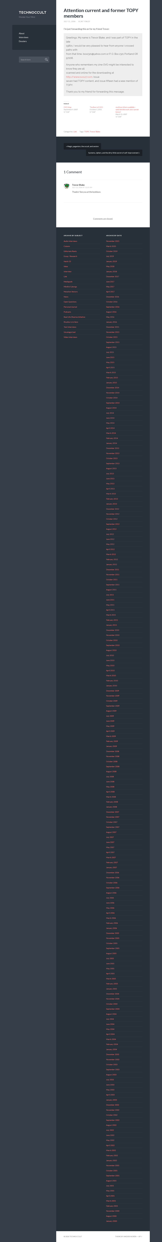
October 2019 (111, 251)
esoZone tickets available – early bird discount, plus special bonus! (127, 109)
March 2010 (111, 675)
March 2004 (111, 1039)
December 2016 (112, 297)
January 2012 (111, 564)
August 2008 (111, 771)
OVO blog (67, 107)
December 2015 (112, 327)
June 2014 (110, 418)
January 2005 (111, 989)
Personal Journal (70, 307)
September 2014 (112, 403)
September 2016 (112, 307)
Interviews (23, 37)
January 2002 (111, 1160)
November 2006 (112, 877)
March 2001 (111, 1201)
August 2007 (111, 832)
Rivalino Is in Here (71, 322)
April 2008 (110, 792)
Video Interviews (70, 337)
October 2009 (111, 701)
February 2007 (112, 862)
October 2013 (111, 458)
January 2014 (111, 443)
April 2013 (110, 489)
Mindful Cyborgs (70, 287)
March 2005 (111, 979)
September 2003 (112, 1069)
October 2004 (111, 1004)
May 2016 (110, 317)
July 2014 (110, 413)
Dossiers (23, 41)
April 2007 (110, 852)
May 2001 (110, 1191)
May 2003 (110, 1090)
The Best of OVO (96, 107)
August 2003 (111, 1075)
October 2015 (111, 337)
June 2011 (110, 600)
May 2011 (110, 605)
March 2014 (111, 433)
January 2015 (111, 382)
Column (67, 246)
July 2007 (110, 837)
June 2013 (110, 478)
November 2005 (112, 938)
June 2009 (110, 721)
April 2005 (110, 973)
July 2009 (110, 716)
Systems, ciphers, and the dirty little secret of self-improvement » (114, 153)
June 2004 (110, 1024)
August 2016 (111, 312)
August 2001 (111, 1181)
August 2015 (111, 347)
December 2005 (112, 933)
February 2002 (112, 1155)
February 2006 (112, 923)
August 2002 (111, 1125)
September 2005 (112, 948)
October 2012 (111, 519)
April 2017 (110, 292)
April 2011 (110, 610)
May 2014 (110, 423)
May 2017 (110, 287)
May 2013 (110, 483)
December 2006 (112, 872)
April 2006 (110, 913)
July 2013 (110, 473)
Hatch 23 (67, 261)
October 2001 (111, 1170)
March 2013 (111, 494)
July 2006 (110, 898)
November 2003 (112, 1059)
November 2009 (112, 696)
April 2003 (110, 1095)
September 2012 (112, 524)
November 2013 (112, 453)
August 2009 (111, 711)
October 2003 (111, 1064)
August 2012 (111, 529)
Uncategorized (69, 332)
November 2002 (112, 1110)
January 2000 (111, 1221)
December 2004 (112, 994)
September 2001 (112, 1175)
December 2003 (112, 1054)
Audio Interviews (70, 241)
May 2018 (110, 266)
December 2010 (112, 630)
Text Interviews (70, 327)
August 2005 (111, 953)
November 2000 (112, 1211)
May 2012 (110, 544)
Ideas (66, 266)
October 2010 (111, 640)
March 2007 (111, 857)
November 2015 (112, 332)
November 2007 (112, 817)
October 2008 (111, 761)
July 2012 (110, 534)
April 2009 (110, 731)
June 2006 (110, 903)
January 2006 (111, 928)
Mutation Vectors (71, 292)
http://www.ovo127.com (79, 76)
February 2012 (112, 559)
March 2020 (111, 246)
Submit (46, 59)
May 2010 (110, 665)
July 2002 (110, 1130)
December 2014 (112, 387)
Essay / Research (70, 256)
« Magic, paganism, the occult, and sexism (82, 146)
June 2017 (110, 282)
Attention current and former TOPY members (101, 13)
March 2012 (111, 554)
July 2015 (110, 352)
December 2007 (112, 812)
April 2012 (110, 549)
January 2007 (111, 867)
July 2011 (110, 595)
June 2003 (110, 1085)
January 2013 (111, 504)
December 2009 (112, 691)
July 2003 (110, 1080)
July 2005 (110, 958)
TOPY (86, 131)
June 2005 (110, 963)
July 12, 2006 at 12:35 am (82, 187)
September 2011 (112, 585)
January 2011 (111, 625)
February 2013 (112, 499)
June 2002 (110, 1135)
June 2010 (110, 660)
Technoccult (32, 12)
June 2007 (110, 842)
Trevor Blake (95, 131)
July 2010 (110, 655)
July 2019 (110, 256)
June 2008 (110, 781)
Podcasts (67, 312)
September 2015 (112, 342)
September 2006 (112, 888)
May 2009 (110, 726)
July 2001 (110, 1186)
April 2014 (110, 428)
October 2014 (111, 398)
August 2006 (111, 893)
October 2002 (111, 1115)
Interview (67, 271)
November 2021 (112, 241)
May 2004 (110, 1029)
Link (75, 131)
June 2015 (110, 357)
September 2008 (112, 766)
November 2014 (112, 393)
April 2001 (110, 1196)
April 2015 (110, 367)
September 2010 (112, 645)
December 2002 (112, 1105)
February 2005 (112, 984)
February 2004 (112, 1044)
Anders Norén (130, 1236)
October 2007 (111, 822)
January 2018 (111, 271)
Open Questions (70, 302)
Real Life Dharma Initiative (74, 317)
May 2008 (110, 787)
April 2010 (110, 670)
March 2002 (111, 1150)
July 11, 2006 (70, 21)
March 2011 (111, 615)
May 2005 (110, 968)
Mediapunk (68, 282)
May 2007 (110, 847)
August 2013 (111, 468)
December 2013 (112, 448)
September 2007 (112, 827)
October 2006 (111, 883)
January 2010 (111, 686)
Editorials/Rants (70, 251)
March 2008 (111, 797)
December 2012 (112, 509)
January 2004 (111, 1049)
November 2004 (112, 999)
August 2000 (111, 1216)
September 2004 (112, 1009)
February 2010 (112, 681)
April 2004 (110, 1034)
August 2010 (111, 650)
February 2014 (112, 438)
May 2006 (110, 908)
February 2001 (112, 1206)
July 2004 (110, 1019)
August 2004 (111, 1014)
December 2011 (112, 569)
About (21, 33)
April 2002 (110, 1145)
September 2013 (112, 463)
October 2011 (111, 579)
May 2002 (110, 1140)
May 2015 (110, 362)
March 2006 (111, 918)
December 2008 (112, 751)
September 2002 (112, 1120)
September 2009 (112, 706)
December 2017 (112, 276)
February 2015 (112, 377)
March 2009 (111, 736)
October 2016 (111, 302)
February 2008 (112, 802)
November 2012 (112, 514)
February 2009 (112, 741)
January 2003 (111, 1100)
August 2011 (111, 590)
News (66, 297)
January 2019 (111, 261)
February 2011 (112, 620)
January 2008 (111, 807)
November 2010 (112, 635)
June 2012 (110, 539)
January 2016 (111, 322)
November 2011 (112, 574)
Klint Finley (84, 21)
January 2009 (111, 746)
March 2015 (111, 372)
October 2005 (111, 943)
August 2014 (111, 408)
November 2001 (112, 1165)
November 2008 (112, 756)
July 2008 (110, 776)
